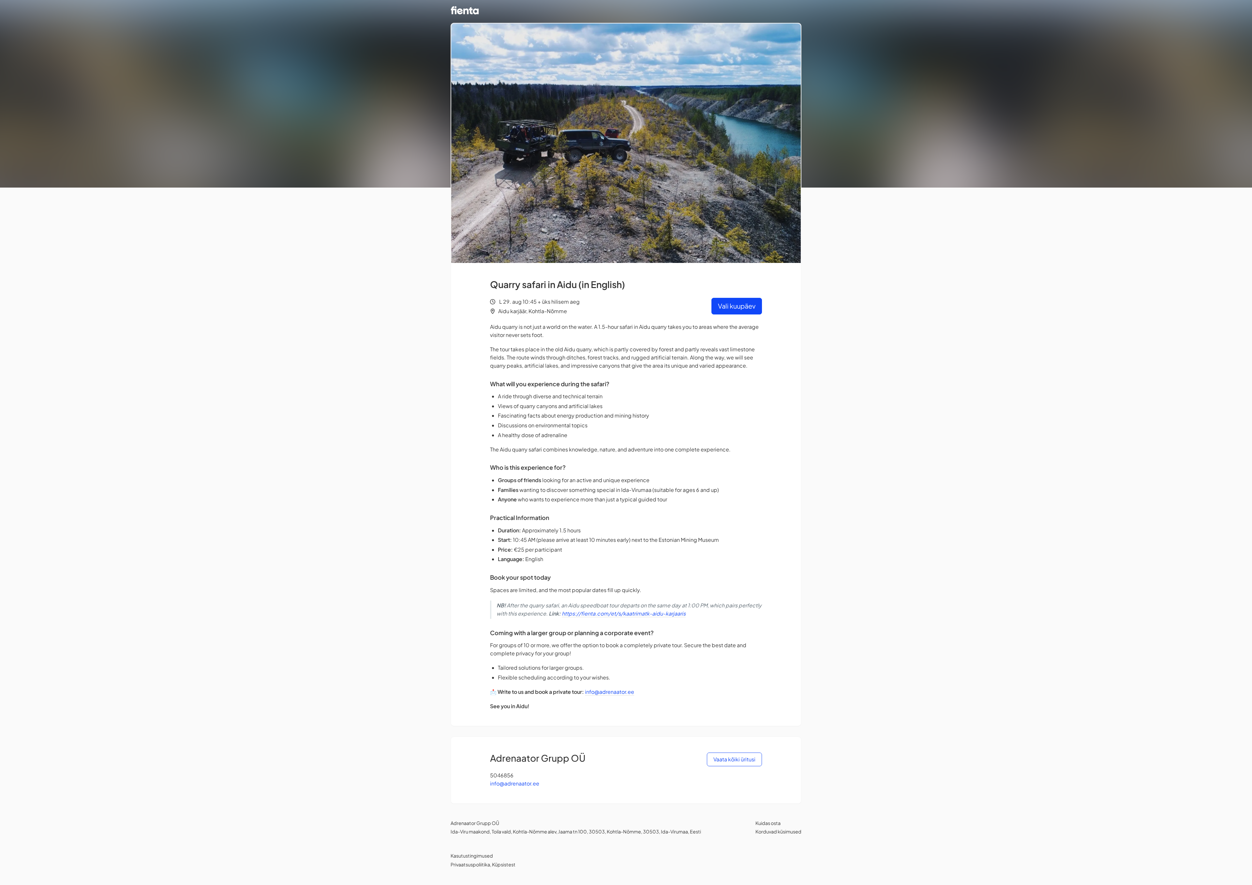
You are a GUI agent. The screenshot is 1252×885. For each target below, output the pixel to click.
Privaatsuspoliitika (470, 864)
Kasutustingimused (472, 856)
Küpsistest (503, 864)
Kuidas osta (768, 823)
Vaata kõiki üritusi (734, 759)
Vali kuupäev (736, 306)
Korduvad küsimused (778, 831)
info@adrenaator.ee (609, 691)
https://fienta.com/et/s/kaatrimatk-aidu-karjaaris (624, 613)
